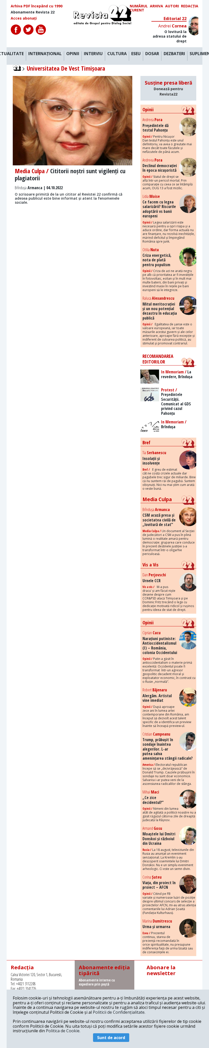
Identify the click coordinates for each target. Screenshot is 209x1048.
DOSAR (152, 53)
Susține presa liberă (168, 88)
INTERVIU (93, 53)
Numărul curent (139, 8)
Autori (172, 6)
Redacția (189, 6)
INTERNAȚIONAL (45, 53)
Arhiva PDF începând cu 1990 (36, 6)
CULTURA (117, 53)
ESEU (136, 53)
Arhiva (156, 6)
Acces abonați (24, 18)
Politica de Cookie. (63, 1031)
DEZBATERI (174, 53)
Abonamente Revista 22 (33, 12)
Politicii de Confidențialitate (119, 1012)
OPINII (72, 53)
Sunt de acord (111, 1037)
